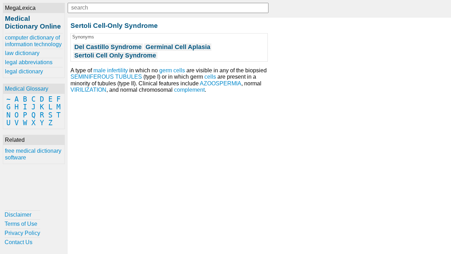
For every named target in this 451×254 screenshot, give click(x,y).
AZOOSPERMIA (220, 83)
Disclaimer (18, 215)
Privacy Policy (22, 233)
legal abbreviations (28, 62)
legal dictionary (24, 71)
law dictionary (22, 53)
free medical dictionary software (33, 154)
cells (210, 77)
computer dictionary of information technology (33, 41)
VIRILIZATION (88, 90)
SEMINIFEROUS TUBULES (106, 77)
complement (189, 90)
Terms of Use (21, 224)
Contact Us (18, 242)
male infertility (110, 70)
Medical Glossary (26, 89)
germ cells (172, 70)
